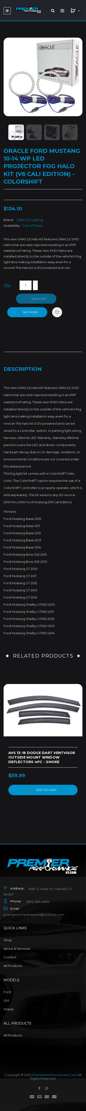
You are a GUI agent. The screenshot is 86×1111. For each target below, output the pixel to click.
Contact (10, 957)
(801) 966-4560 (37, 902)
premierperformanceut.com (54, 1075)
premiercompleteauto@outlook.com (34, 914)
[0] (73, 10)
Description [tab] (23, 369)
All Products (13, 966)
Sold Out (39, 298)
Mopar (9, 1009)
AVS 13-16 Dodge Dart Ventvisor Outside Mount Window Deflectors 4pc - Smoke (41, 757)
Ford (7, 992)
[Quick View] (9, 708)
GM (6, 1000)
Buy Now (30, 312)
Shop (8, 940)
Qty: (7, 285)
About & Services (17, 948)
